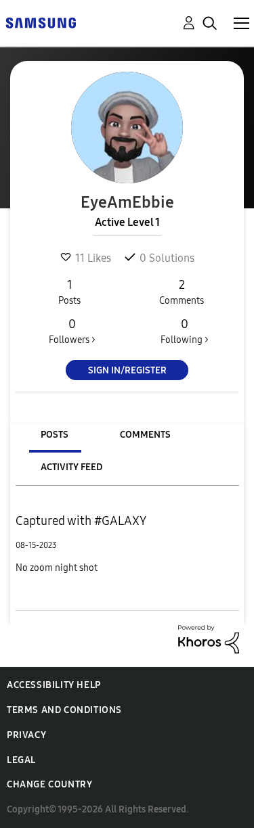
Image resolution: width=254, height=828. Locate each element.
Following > (185, 331)
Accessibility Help (54, 685)
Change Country (49, 784)
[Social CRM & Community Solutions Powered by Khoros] (208, 638)
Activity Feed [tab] (71, 467)
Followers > (72, 331)
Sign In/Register (127, 370)
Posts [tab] (54, 434)
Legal (21, 760)
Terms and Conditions (64, 710)
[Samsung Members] (40, 22)
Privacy (26, 735)
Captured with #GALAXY (81, 520)
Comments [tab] (145, 434)
